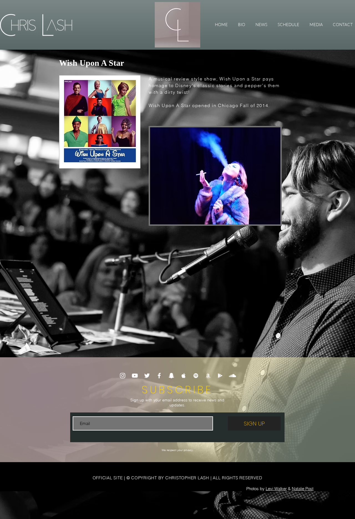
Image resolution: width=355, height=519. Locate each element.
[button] (316, 25)
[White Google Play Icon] (220, 375)
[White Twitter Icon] (147, 375)
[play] (269, 219)
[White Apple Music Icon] (183, 375)
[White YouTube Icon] (134, 375)
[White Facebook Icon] (159, 375)
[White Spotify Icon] (195, 375)
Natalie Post (302, 488)
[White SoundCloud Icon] (232, 375)
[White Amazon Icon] (208, 375)
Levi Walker (276, 488)
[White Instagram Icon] (122, 375)
